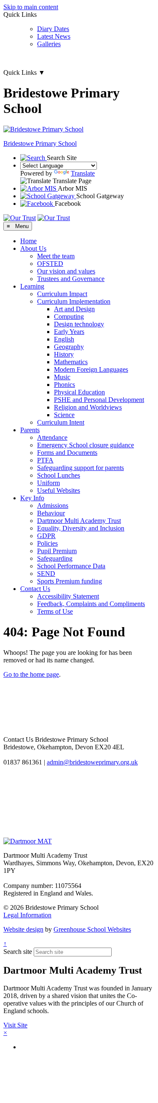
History (64, 354)
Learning (32, 286)
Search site (17, 951)
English (64, 339)
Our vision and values (66, 271)
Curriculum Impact (62, 293)
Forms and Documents (67, 452)
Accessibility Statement (68, 596)
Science (64, 414)
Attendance (52, 437)
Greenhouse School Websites (92, 929)
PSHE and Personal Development (99, 399)
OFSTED (50, 263)
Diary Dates (53, 28)
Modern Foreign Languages (91, 369)
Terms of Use (55, 611)
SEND (46, 573)
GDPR (46, 535)
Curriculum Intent (60, 422)
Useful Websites (58, 490)
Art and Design (74, 309)
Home (28, 240)
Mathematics (71, 361)
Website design (23, 929)
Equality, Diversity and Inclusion (80, 528)
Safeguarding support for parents (80, 467)
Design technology (79, 324)
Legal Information (27, 915)
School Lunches (58, 475)
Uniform (48, 482)
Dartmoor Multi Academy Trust (79, 520)
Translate (83, 173)
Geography (69, 346)
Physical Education (79, 392)
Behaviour (51, 513)
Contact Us (35, 588)
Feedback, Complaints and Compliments (91, 603)
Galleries (49, 43)
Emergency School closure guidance (85, 445)
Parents (30, 429)
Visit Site (15, 1025)
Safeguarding (54, 558)
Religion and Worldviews (88, 407)
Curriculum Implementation (73, 301)
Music (62, 377)
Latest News (53, 36)
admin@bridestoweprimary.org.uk (92, 762)
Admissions (52, 505)
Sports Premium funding (69, 581)
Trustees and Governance (70, 278)
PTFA (45, 460)
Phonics (64, 384)
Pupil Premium (57, 550)
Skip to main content (30, 7)
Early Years (69, 331)
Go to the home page (31, 674)
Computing (69, 316)
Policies (47, 543)
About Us (33, 248)
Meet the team (56, 256)
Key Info (32, 498)
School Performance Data (71, 566)
